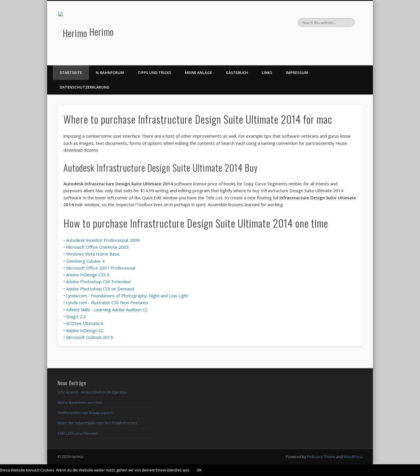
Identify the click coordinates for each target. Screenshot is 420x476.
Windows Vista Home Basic (93, 254)
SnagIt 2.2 (76, 316)
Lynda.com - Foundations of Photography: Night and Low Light (127, 295)
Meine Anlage (198, 72)
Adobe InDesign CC (85, 330)
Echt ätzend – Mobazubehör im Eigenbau (92, 392)
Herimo (101, 31)
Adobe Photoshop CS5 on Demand (100, 289)
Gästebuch (237, 72)
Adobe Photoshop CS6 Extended (98, 281)
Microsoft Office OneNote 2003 (97, 247)
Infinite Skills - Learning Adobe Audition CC (107, 309)
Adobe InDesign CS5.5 (87, 275)
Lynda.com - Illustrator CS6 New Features (107, 302)
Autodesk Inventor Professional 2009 (103, 240)
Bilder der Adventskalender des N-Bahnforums (97, 422)
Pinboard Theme (321, 456)
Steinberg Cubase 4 (85, 261)
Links (267, 72)
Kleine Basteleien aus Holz (79, 402)
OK (199, 470)
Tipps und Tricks (154, 72)
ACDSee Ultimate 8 (84, 323)
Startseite (71, 72)
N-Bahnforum (110, 72)
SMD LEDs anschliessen (77, 433)
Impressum (297, 72)
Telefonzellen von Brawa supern (85, 412)
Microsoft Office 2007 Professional (100, 268)
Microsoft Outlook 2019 (89, 337)
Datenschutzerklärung (84, 87)
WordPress (353, 456)
